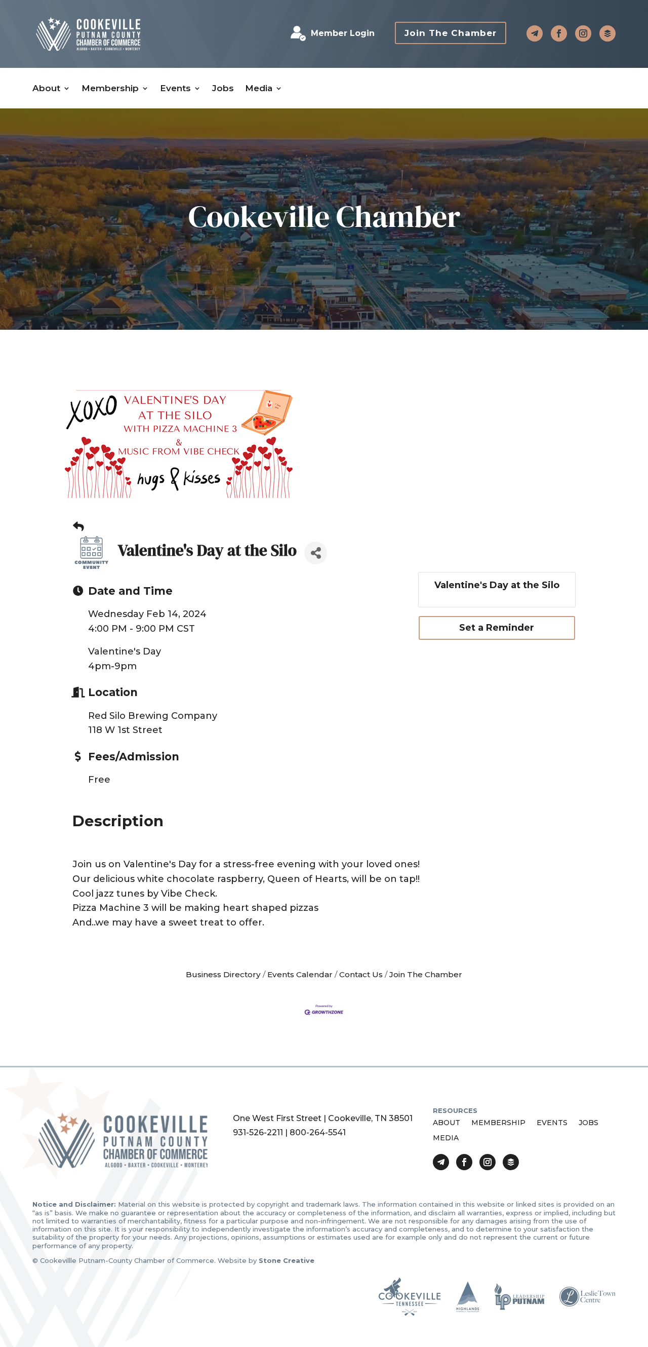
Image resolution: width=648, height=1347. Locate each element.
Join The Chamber (450, 33)
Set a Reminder (496, 627)
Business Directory (223, 974)
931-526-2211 (258, 1132)
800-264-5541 (318, 1132)
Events (175, 88)
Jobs (223, 88)
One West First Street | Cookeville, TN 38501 (323, 1118)
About (46, 88)
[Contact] (534, 33)
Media (258, 88)
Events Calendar (300, 974)
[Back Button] (78, 526)
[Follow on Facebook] (559, 33)
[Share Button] (315, 553)
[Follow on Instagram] (583, 33)
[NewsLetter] (607, 33)
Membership (110, 88)
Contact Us (361, 974)
